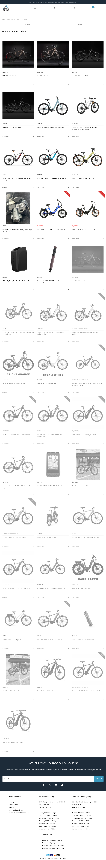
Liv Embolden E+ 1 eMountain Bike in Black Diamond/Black (49, 435)
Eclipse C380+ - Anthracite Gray (46, 537)
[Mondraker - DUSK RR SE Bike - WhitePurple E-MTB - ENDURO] (18, 157)
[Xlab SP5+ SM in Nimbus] (88, 259)
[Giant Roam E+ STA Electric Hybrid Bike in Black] (88, 413)
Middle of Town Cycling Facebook (53, 848)
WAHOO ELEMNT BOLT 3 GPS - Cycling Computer (52, 486)
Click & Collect (13, 804)
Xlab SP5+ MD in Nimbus (44, 76)
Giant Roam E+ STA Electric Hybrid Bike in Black (86, 435)
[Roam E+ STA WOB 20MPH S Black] (18, 721)
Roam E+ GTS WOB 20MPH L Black (47, 691)
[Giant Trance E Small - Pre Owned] (18, 669)
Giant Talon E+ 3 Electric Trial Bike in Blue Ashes (16, 588)
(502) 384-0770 (44, 804)
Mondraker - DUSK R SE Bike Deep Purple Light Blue (52, 178)
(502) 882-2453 (77, 804)
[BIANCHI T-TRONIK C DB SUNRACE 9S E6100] (53, 567)
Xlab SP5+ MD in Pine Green (10, 76)
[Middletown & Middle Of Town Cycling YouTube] (56, 785)
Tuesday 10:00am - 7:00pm (48, 815)
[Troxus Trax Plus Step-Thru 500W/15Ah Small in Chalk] (88, 311)
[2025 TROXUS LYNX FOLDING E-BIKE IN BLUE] (53, 208)
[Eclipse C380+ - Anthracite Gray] (53, 516)
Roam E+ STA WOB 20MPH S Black (12, 742)
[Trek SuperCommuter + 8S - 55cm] (88, 464)
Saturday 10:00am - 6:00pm (48, 826)
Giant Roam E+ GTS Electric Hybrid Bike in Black (86, 691)
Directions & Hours (45, 807)
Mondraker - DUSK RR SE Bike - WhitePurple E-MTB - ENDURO (17, 179)
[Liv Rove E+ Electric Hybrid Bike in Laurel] (18, 516)
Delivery (11, 802)
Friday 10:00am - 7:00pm (47, 823)
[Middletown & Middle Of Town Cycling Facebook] (43, 785)
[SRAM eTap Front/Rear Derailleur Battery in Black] (18, 259)
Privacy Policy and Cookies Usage (20, 813)
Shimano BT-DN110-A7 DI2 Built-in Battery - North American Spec (52, 282)
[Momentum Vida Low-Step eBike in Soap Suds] (53, 106)
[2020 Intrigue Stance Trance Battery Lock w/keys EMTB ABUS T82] (18, 208)
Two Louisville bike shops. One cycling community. (53, 2)
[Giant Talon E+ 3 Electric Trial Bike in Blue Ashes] (18, 567)
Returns (11, 807)
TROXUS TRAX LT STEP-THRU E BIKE (83, 178)
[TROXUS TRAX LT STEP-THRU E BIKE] (88, 157)
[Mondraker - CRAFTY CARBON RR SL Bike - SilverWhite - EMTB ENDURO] (88, 106)
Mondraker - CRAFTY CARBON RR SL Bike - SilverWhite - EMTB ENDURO (85, 128)
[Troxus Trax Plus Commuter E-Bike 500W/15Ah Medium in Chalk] (53, 311)
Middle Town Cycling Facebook (52, 843)
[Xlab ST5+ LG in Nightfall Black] (18, 106)
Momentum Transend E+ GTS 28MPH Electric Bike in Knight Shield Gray (17, 487)
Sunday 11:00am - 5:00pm (47, 829)
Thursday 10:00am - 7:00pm (48, 821)
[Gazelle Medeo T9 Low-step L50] (18, 618)
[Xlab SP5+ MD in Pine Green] (18, 54)
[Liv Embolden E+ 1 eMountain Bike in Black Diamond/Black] (53, 413)
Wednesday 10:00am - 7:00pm (49, 818)
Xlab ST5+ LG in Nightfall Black (11, 127)
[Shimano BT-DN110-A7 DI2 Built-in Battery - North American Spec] (53, 259)
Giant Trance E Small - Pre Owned (12, 691)
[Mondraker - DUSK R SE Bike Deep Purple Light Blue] (53, 157)
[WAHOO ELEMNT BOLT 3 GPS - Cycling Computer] (53, 464)
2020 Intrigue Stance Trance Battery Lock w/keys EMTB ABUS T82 (17, 230)
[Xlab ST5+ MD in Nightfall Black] (88, 54)
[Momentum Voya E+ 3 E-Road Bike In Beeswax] (88, 516)
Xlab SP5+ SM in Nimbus (79, 281)
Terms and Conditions (16, 810)
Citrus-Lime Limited (60, 858)
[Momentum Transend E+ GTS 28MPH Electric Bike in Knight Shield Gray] (18, 464)
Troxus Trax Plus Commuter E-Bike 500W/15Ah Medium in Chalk (51, 333)
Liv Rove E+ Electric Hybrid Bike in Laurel (14, 537)
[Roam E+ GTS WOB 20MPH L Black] (53, 669)
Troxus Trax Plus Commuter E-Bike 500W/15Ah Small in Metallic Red (18, 333)
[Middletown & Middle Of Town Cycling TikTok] (62, 785)
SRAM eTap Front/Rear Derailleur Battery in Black (16, 281)
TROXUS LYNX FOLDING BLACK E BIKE (84, 229)
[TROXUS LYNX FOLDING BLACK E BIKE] (88, 208)
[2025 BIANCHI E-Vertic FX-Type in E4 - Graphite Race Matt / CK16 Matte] (88, 362)
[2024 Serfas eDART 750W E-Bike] (88, 567)
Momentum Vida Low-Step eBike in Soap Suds (50, 127)
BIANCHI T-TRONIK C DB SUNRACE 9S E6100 (51, 588)
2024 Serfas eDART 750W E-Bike (81, 588)
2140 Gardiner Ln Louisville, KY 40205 (85, 802)
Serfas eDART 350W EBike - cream (47, 383)
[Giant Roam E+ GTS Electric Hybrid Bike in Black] (88, 669)
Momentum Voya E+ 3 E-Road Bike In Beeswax (85, 537)
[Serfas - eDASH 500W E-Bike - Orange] (18, 362)
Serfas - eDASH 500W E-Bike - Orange (13, 383)
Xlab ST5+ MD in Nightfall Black (81, 76)
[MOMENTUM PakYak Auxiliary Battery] (88, 618)
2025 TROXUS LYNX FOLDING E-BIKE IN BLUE (51, 229)
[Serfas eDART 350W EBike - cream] (53, 362)
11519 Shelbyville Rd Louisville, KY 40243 (52, 802)
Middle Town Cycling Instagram (52, 840)
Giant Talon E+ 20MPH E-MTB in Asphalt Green (16, 435)
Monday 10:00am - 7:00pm (47, 813)
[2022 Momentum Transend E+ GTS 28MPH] (53, 618)
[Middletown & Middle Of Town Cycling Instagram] (50, 785)
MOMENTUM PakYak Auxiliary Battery (83, 640)
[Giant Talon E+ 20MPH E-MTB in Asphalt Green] (18, 413)
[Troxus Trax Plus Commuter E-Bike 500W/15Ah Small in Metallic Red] (18, 311)
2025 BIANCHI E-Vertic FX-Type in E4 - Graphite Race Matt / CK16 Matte (87, 384)
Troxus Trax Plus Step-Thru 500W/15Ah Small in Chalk (86, 333)
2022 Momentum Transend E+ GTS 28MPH (49, 640)
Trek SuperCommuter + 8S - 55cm (82, 486)
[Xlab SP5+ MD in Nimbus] (53, 54)
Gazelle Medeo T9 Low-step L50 (11, 640)
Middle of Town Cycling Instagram (53, 845)
